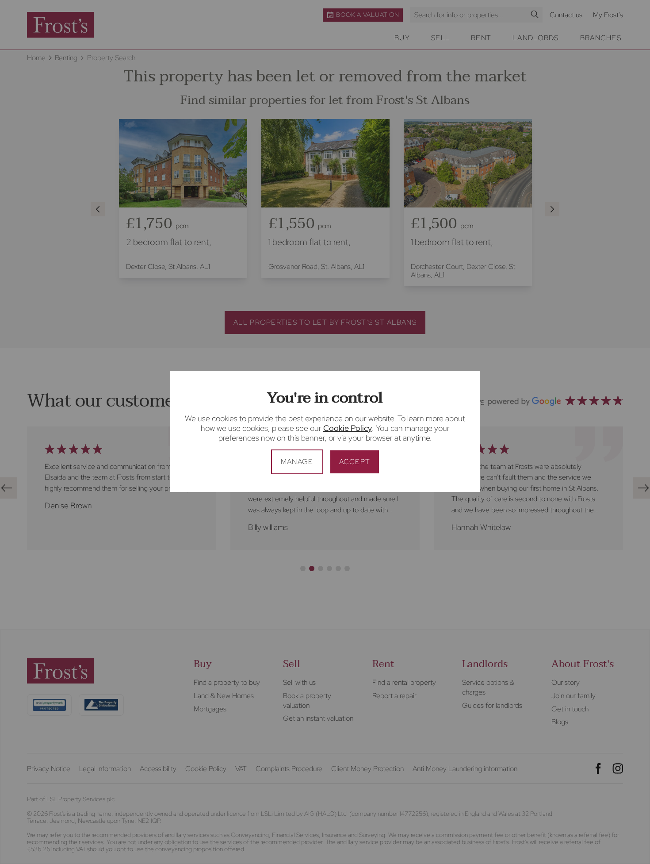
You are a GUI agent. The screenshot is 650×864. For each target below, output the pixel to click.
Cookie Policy (347, 428)
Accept (355, 461)
